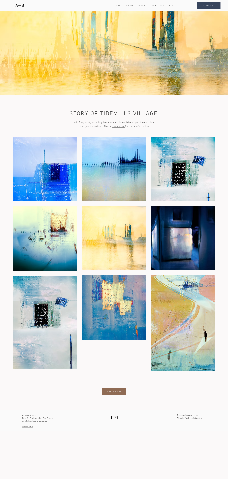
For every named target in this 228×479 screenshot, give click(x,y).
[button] (158, 6)
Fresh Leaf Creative (193, 418)
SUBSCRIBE (27, 426)
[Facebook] (111, 417)
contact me (118, 126)
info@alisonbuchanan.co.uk (34, 421)
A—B (20, 5)
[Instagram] (116, 417)
